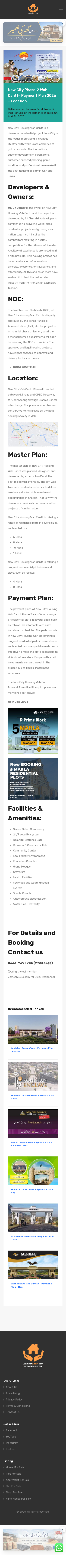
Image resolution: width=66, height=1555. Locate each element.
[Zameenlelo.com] (33, 14)
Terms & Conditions (18, 1406)
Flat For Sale (13, 1486)
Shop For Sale (14, 1492)
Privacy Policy (14, 1399)
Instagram (12, 1443)
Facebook (12, 1430)
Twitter (10, 1449)
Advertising (13, 1393)
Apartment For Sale (18, 1480)
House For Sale (15, 1467)
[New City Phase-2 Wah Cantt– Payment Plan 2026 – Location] (33, 66)
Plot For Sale (13, 1473)
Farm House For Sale (18, 1498)
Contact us (13, 1412)
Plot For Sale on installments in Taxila (31, 112)
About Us (11, 1387)
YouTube (11, 1436)
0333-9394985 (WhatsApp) (30, 963)
